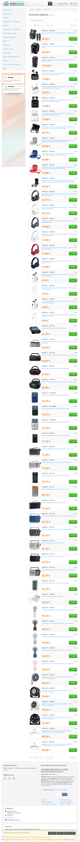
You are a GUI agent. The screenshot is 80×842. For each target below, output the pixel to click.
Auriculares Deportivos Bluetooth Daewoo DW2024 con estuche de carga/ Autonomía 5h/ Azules (58, 154)
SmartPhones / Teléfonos (11, 21)
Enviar (64, 794)
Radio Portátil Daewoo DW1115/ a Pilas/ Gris (55, 489)
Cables (5, 41)
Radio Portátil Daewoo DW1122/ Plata (53, 543)
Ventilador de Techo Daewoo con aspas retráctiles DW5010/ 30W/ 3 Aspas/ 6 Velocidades (57, 744)
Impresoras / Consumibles (11, 29)
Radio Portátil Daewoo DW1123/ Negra (53, 556)
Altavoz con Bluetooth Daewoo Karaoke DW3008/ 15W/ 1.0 (59, 33)
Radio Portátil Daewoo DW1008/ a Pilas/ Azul (55, 395)
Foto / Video (7, 53)
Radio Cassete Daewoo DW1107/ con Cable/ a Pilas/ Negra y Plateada (59, 342)
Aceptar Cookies (69, 833)
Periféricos (6, 45)
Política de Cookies (69, 839)
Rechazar (60, 833)
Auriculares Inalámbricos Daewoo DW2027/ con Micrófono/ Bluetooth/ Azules (59, 261)
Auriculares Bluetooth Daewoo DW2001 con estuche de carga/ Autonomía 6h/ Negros (58, 74)
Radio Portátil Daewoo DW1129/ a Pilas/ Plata (55, 583)
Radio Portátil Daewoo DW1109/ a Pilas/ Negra (56, 476)
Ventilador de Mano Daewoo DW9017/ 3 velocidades (57, 663)
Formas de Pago (65, 804)
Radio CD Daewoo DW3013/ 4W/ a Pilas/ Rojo (55, 368)
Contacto (44, 800)
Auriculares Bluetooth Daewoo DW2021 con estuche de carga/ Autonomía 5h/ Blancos (58, 114)
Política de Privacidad (45, 785)
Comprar (73, 39)
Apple (5, 68)
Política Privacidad (46, 802)
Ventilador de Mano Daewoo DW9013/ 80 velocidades (58, 610)
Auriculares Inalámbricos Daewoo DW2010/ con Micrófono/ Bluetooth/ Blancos (59, 208)
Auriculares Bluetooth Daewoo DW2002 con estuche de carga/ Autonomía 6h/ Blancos (58, 87)
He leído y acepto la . (55, 790)
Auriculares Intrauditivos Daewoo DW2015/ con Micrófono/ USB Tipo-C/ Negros (59, 302)
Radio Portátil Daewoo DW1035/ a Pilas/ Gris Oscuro (57, 449)
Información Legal (65, 800)
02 (38, 25)
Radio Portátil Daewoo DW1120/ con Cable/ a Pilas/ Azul (58, 516)
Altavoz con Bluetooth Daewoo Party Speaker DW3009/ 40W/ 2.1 (58, 47)
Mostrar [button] (73, 25)
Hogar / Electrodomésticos (11, 57)
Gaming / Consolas (9, 37)
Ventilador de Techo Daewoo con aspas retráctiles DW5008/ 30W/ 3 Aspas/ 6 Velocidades (57, 731)
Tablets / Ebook (8, 49)
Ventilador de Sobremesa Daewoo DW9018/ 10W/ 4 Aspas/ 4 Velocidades (57, 691)
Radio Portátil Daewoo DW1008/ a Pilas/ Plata (55, 422)
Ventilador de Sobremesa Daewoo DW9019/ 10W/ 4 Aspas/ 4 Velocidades (57, 704)
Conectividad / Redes (9, 33)
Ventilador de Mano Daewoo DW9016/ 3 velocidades (57, 650)
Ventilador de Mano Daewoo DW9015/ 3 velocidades (57, 637)
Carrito (74, 3)
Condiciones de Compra (48, 804)
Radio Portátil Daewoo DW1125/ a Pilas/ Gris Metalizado (58, 570)
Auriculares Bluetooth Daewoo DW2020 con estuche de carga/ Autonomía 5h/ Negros (58, 100)
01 (34, 25)
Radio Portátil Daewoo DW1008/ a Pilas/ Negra (56, 408)
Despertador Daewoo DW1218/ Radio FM (54, 328)
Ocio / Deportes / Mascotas (12, 64)
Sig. (51, 25)
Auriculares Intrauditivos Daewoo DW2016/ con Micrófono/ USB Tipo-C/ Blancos (59, 315)
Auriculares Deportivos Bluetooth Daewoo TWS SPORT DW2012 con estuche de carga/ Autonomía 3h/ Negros (58, 181)
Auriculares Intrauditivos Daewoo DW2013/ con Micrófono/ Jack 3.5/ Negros (59, 275)
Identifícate (64, 3)
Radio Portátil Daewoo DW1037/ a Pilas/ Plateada (56, 462)
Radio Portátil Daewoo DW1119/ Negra (53, 502)
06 (48, 25)
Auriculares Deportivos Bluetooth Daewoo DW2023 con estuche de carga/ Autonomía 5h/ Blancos (58, 141)
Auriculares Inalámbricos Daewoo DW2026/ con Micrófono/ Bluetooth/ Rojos (59, 248)
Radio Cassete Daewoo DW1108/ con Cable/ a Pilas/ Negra (59, 355)
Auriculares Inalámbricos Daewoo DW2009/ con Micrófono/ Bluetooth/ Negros (59, 194)
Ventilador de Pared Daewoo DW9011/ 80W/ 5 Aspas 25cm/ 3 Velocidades (57, 677)
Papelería (6, 61)
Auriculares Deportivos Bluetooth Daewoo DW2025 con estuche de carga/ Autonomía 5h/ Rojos (58, 167)
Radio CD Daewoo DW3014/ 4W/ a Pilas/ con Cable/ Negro (59, 382)
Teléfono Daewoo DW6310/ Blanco (52, 596)
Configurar (52, 833)
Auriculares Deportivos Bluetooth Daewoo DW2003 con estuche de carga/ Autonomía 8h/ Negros (58, 127)
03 (41, 25)
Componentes (7, 14)
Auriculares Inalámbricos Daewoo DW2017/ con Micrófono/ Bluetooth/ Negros (59, 221)
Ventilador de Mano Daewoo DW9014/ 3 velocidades (57, 623)
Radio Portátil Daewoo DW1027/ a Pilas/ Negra (56, 435)
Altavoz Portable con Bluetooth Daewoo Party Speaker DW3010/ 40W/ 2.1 (58, 60)
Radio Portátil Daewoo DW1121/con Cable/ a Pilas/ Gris (58, 529)
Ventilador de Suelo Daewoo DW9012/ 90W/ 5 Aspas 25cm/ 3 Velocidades (57, 718)
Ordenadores (7, 10)
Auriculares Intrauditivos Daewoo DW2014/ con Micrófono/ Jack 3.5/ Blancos (59, 288)
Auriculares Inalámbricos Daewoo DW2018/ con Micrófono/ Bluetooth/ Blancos (59, 234)
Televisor (6, 25)
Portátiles (6, 18)
